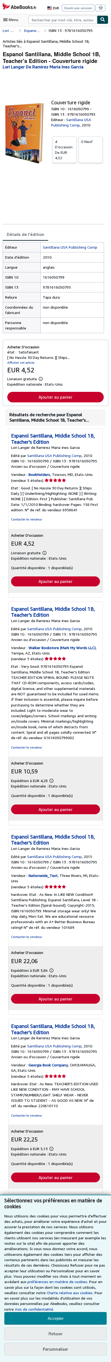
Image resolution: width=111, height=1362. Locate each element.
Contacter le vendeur (26, 519)
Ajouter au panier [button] (55, 397)
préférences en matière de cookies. (57, 1281)
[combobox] (62, 20)
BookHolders (39, 474)
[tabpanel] (53, 287)
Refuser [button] (55, 1333)
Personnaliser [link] (55, 1349)
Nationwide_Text (43, 875)
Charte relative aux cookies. (71, 1292)
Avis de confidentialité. (34, 1309)
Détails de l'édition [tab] (25, 234)
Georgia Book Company (48, 1065)
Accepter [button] (56, 1318)
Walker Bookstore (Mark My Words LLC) (62, 647)
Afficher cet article (20, 362)
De (63, 149)
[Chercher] (102, 20)
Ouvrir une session (78, 8)
